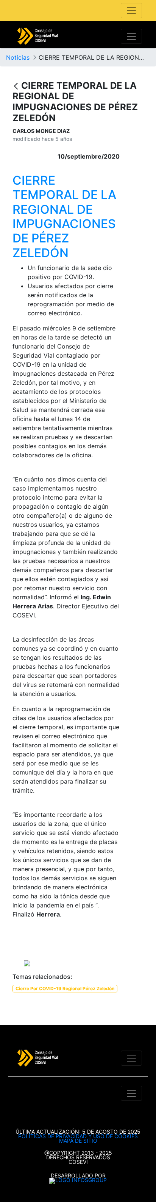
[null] (16, 86)
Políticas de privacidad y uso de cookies (78, 1136)
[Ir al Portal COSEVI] (37, 36)
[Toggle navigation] (131, 10)
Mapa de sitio (78, 1140)
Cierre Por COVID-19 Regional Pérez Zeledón (65, 988)
